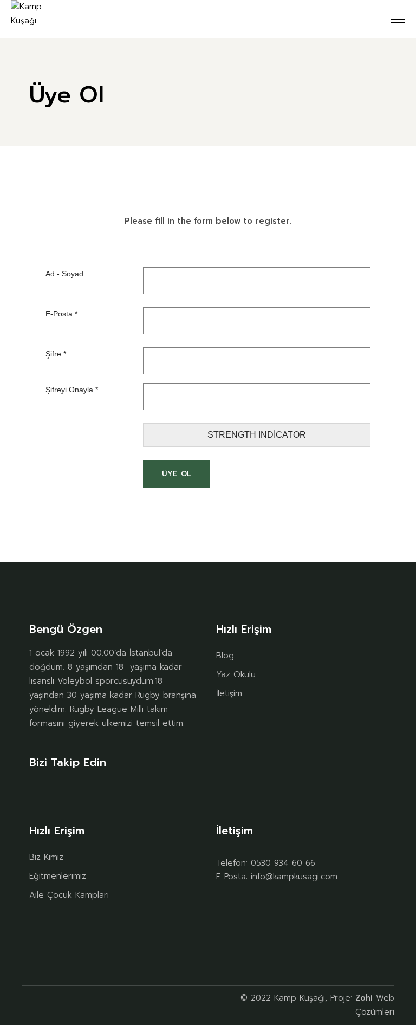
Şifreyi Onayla (72, 389)
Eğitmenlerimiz (57, 876)
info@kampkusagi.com (294, 877)
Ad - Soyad (64, 273)
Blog (225, 655)
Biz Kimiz (46, 857)
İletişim (229, 693)
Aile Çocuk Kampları (69, 895)
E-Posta (61, 313)
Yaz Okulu (236, 674)
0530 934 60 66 (283, 863)
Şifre (56, 353)
